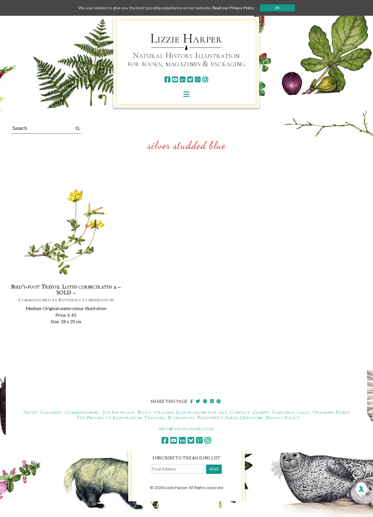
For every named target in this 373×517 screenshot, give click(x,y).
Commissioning (82, 412)
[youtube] (175, 79)
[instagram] (205, 79)
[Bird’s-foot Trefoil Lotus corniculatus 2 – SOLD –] (66, 233)
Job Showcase (118, 412)
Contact (240, 412)
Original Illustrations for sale (190, 412)
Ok (277, 8)
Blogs (144, 412)
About (30, 412)
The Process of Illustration (108, 417)
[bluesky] (190, 79)
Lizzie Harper (186, 38)
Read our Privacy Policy (233, 7)
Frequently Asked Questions (230, 417)
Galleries (51, 412)
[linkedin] (182, 79)
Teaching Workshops (169, 417)
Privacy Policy (283, 417)
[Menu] (186, 94)
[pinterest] (197, 79)
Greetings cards (290, 412)
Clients (261, 412)
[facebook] (167, 79)
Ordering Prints (331, 412)
